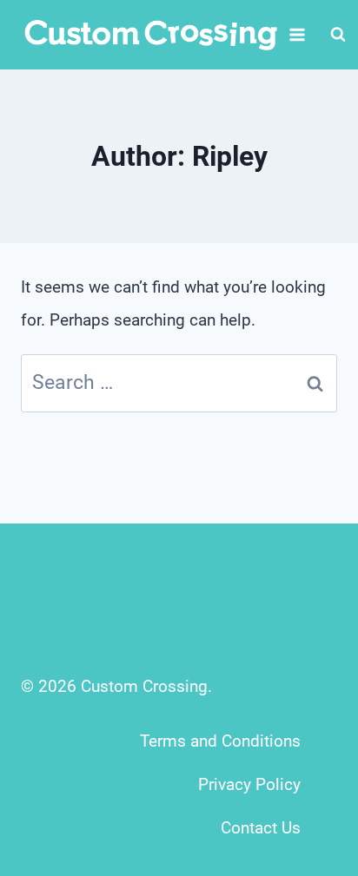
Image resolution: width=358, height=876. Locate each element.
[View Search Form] (338, 34)
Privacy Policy (249, 784)
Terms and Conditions (220, 741)
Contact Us (261, 828)
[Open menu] (298, 34)
